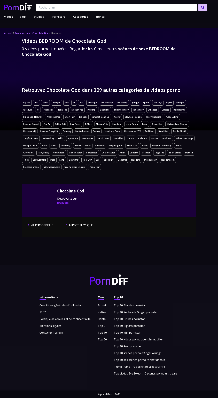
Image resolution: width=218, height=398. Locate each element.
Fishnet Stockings (184, 138)
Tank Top (62, 109)
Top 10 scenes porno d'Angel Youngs (137, 353)
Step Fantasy (150, 159)
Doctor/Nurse (108, 152)
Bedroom (56, 33)
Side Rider (118, 138)
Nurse (123, 152)
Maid (52, 159)
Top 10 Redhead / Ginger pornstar (136, 312)
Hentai (100, 17)
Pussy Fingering (153, 116)
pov (66, 102)
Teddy (78, 145)
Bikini (144, 124)
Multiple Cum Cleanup (177, 124)
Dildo (60, 138)
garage (135, 102)
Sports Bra (73, 138)
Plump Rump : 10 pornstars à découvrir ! (139, 367)
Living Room (132, 124)
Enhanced (152, 109)
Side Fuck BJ (48, 138)
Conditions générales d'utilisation (61, 305)
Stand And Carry (112, 131)
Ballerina (142, 138)
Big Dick (83, 116)
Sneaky (96, 131)
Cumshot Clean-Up (100, 116)
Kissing (117, 116)
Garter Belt (87, 138)
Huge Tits (159, 152)
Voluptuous (58, 152)
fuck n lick (48, 109)
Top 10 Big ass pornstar (129, 326)
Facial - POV (103, 138)
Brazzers (63, 203)
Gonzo (154, 138)
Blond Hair (163, 131)
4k (38, 109)
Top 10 (102, 332)
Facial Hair (95, 167)
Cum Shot (100, 145)
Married (189, 152)
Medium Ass (77, 109)
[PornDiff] (18, 7)
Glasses (165, 109)
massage (92, 102)
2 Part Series (175, 152)
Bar (97, 159)
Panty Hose (91, 152)
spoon (146, 102)
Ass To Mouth (179, 131)
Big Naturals (179, 109)
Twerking (65, 145)
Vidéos (8, 17)
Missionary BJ (29, 131)
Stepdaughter (116, 145)
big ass (26, 102)
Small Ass (166, 138)
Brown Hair (157, 124)
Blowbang (74, 159)
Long (61, 159)
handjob (180, 102)
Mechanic (122, 159)
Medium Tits (102, 124)
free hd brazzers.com (74, 167)
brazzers (135, 159)
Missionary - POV (132, 131)
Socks (88, 145)
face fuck (27, 109)
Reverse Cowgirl (31, 124)
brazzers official (31, 167)
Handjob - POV (30, 145)
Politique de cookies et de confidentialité (65, 319)
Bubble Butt (60, 124)
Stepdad (146, 152)
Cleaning (67, 131)
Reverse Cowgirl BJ (49, 131)
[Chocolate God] (40, 200)
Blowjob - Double (133, 116)
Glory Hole (28, 152)
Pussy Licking (172, 116)
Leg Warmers (39, 159)
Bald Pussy (75, 124)
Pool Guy (87, 159)
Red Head (149, 131)
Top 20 (102, 339)
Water (179, 145)
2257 (43, 312)
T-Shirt (88, 124)
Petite (144, 145)
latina (45, 102)
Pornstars (58, 17)
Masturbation (82, 131)
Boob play (108, 159)
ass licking (122, 102)
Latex (54, 145)
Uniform (134, 152)
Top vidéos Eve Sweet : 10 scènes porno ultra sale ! (146, 373)
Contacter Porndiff (51, 332)
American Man (53, 116)
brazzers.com (168, 159)
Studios (39, 17)
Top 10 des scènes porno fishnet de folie (140, 360)
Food (44, 145)
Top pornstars (22, 33)
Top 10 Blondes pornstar (130, 305)
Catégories (80, 17)
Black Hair (104, 109)
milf (36, 102)
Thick (26, 159)
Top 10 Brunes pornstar (129, 319)
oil (74, 102)
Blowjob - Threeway (161, 145)
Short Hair (70, 116)
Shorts (130, 138)
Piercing (91, 109)
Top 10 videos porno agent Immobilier (138, 339)
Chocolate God (40, 33)
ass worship (107, 102)
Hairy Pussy (43, 152)
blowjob (56, 102)
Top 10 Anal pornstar (127, 346)
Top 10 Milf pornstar (127, 332)
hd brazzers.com (52, 167)
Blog (23, 17)
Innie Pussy (138, 109)
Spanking (116, 124)
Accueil (8, 33)
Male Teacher (75, 152)
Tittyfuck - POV (30, 138)
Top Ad (46, 124)
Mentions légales (50, 326)
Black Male (132, 145)
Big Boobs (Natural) (32, 116)
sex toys (158, 102)
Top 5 (101, 326)
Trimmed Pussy (121, 109)
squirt (169, 102)
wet (81, 102)
